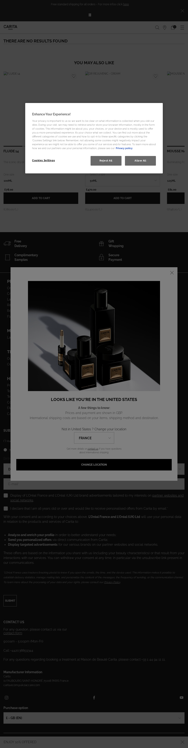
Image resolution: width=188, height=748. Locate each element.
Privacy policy (124, 148)
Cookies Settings (43, 160)
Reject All (106, 160)
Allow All (140, 160)
